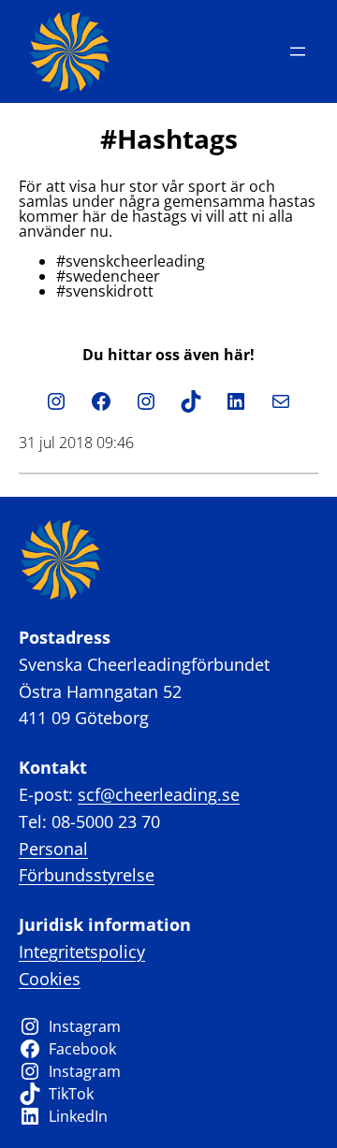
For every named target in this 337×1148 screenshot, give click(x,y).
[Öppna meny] (297, 51)
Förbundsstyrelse (86, 875)
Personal (53, 848)
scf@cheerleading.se (159, 794)
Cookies (50, 978)
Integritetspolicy (82, 951)
